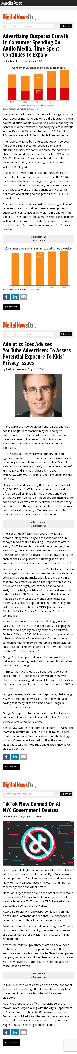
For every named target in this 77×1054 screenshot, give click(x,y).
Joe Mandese (13, 61)
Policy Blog (35, 542)
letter (52, 732)
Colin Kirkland (14, 816)
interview (9, 475)
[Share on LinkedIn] (15, 297)
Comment (11, 306)
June (9, 671)
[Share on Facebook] (6, 297)
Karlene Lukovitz (16, 369)
